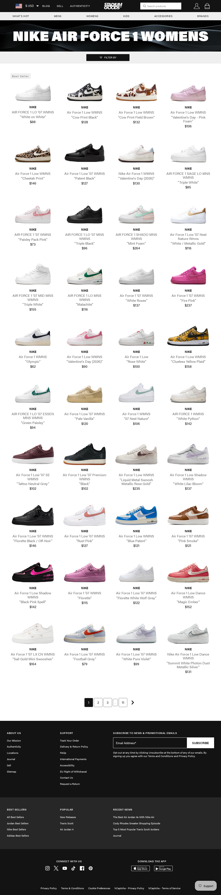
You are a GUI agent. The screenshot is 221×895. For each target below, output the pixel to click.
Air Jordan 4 (66, 829)
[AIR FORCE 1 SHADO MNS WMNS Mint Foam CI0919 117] (136, 213)
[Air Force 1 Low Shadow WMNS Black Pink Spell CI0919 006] (32, 572)
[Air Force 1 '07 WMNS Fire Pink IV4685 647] (188, 274)
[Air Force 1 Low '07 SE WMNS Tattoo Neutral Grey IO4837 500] (32, 454)
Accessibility (67, 765)
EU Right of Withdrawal (73, 771)
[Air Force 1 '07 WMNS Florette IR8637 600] (84, 572)
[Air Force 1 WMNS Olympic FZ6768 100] (32, 335)
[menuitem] (46, 6)
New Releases (68, 817)
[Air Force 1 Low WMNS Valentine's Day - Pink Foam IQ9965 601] (188, 91)
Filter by (110, 57)
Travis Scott (66, 823)
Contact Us (66, 777)
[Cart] (207, 6)
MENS (58, 16)
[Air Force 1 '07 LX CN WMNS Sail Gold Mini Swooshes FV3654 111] (32, 633)
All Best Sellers (15, 817)
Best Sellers (17, 809)
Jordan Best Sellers (17, 823)
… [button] (115, 702)
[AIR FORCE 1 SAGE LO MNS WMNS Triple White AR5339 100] (188, 152)
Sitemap (11, 771)
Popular (66, 809)
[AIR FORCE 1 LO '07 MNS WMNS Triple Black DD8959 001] (84, 213)
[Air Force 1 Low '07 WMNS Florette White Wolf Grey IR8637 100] (136, 572)
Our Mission (14, 740)
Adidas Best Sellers (18, 835)
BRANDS (202, 16)
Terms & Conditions (72, 888)
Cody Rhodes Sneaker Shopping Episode (136, 823)
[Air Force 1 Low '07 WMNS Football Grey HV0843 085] (84, 633)
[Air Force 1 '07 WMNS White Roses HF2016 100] (136, 274)
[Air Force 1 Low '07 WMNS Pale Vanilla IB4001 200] (84, 393)
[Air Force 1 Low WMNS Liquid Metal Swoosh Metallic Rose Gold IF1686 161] (136, 454)
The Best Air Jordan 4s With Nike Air (133, 817)
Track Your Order (69, 740)
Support (66, 733)
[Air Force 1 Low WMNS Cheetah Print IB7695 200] (32, 152)
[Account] (196, 6)
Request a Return (70, 784)
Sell (60, 6)
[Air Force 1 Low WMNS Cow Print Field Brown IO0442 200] (136, 91)
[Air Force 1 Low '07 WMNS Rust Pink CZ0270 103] (84, 515)
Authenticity (80, 6)
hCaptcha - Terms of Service (164, 888)
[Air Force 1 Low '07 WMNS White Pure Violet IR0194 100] (136, 633)
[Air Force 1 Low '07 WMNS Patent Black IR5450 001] (84, 152)
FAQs (63, 753)
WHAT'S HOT (21, 16)
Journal (11, 759)
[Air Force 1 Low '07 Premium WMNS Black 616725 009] (84, 454)
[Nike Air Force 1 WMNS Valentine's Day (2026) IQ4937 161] (136, 152)
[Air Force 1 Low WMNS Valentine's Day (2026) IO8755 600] (84, 335)
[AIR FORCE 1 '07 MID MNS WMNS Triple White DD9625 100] (32, 274)
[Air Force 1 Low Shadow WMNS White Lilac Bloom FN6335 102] (188, 454)
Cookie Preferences (99, 888)
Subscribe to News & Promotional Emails (145, 733)
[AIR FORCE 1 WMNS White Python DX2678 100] (188, 393)
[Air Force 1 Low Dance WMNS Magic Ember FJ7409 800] (188, 572)
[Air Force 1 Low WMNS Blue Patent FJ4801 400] (136, 515)
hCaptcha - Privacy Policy (129, 888)
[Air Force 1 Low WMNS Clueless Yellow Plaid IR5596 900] (188, 335)
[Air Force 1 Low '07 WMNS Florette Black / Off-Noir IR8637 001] (32, 515)
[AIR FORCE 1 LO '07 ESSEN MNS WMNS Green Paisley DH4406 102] (32, 393)
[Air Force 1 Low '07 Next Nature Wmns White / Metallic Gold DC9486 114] (188, 213)
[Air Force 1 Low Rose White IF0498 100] (136, 335)
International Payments (73, 759)
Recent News (123, 809)
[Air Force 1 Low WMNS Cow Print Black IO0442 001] (84, 91)
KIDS (126, 16)
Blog (46, 6)
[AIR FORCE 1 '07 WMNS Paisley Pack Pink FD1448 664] (32, 213)
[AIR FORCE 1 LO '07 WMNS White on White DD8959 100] (32, 91)
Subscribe (200, 743)
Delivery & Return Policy (74, 746)
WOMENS (92, 16)
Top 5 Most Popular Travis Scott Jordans (136, 829)
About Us (14, 733)
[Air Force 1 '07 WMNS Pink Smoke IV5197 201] (188, 515)
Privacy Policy (49, 888)
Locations (12, 753)
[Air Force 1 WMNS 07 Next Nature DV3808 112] (136, 393)
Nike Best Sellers (16, 829)
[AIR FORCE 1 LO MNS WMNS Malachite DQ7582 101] (84, 274)
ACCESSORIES (163, 16)
